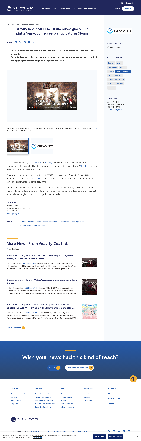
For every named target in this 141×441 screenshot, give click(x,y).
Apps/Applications (78, 222)
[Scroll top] (133, 378)
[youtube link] (119, 431)
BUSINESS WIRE (35, 162)
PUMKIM (36, 178)
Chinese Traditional (116, 80)
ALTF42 (83, 166)
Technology (65, 222)
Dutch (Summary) (115, 75)
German (123, 67)
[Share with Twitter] (20, 42)
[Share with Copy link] (34, 42)
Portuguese (113, 67)
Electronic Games (26, 225)
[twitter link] (109, 431)
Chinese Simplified (115, 84)
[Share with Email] (29, 42)
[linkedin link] (114, 431)
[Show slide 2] (42, 146)
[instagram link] (129, 431)
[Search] (122, 3)
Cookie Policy (37, 437)
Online (38, 222)
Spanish (119, 63)
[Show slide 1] (18, 146)
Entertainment (39, 225)
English (111, 63)
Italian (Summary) (123, 71)
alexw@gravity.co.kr (14, 214)
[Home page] (20, 8)
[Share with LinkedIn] (15, 42)
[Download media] (96, 128)
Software (23, 222)
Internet (31, 222)
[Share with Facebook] (24, 42)
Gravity (48, 162)
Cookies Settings (99, 436)
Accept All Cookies (115, 436)
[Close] (137, 437)
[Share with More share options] (38, 42)
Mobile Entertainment (51, 222)
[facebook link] (124, 431)
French (111, 71)
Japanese (112, 88)
